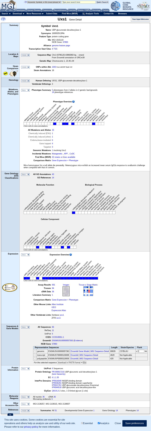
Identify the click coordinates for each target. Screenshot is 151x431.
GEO (54, 307)
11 (53, 330)
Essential (88, 423)
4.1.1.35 (55, 377)
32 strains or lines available (63, 157)
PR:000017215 (58, 372)
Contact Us (109, 13)
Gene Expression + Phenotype (65, 160)
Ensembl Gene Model (80, 351)
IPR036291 (56, 383)
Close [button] (118, 423)
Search (5, 13)
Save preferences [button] (134, 423)
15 (53, 130)
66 (53, 327)
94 (53, 288)
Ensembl (74, 355)
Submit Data (51, 13)
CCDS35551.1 (58, 337)
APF (66, 154)
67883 (65, 42)
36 (53, 291)
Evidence (78, 340)
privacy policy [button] (31, 427)
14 (53, 92)
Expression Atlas (59, 310)
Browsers (122, 13)
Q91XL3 (55, 391)
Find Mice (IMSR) (70, 13)
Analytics (104, 423)
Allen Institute (57, 304)
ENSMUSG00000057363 (62, 340)
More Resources (34, 13)
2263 (54, 67)
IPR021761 (56, 385)
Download (17, 13)
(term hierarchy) (58, 374)
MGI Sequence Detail (100, 351)
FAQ (12, 10)
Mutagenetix (57, 154)
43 (53, 174)
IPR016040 (56, 381)
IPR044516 (56, 387)
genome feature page (61, 45)
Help (8, 10)
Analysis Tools (92, 13)
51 (56, 410)
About (3, 10)
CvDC (72, 154)
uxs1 (62, 315)
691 (53, 285)
